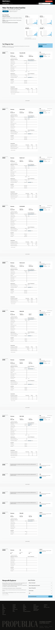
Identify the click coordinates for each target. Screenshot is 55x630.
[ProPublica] (6, 1)
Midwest (24, 606)
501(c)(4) (8, 16)
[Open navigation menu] (44, 1)
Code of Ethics (41, 626)
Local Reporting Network (26, 611)
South (24, 608)
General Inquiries (36, 606)
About (3, 606)
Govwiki (7, 593)
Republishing (46, 626)
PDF (49, 56)
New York (11, 3)
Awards (3, 611)
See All (14, 611)
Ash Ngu (13, 588)
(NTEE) (7, 21)
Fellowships (4, 614)
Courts (14, 608)
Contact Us (40, 46)
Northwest (24, 607)
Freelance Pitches (36, 609)
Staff (3, 609)
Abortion (14, 606)
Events (3, 612)
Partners (3, 610)
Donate (45, 606)
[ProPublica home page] (20, 624)
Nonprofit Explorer (5, 3)
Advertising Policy (41, 627)
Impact (3, 607)
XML (40, 114)
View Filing (41, 56)
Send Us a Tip (35, 607)
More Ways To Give (46, 607)
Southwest (24, 609)
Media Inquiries (35, 610)
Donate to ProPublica (49, 1)
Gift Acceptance (47, 627)
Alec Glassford (10, 588)
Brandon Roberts (18, 588)
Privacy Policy (50, 626)
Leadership (4, 608)
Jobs (3, 613)
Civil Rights (14, 607)
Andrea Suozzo (5, 588)
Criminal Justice (15, 609)
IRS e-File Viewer (11, 592)
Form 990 (3, 46)
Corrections (35, 608)
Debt (13, 610)
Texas (24, 610)
